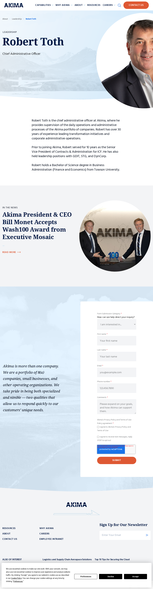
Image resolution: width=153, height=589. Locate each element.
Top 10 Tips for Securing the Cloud (112, 560)
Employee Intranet (51, 539)
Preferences (85, 577)
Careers (44, 534)
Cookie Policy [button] (16, 578)
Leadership (17, 19)
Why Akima (46, 528)
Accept (135, 577)
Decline (111, 577)
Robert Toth (31, 19)
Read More (9, 252)
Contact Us (136, 5)
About (5, 19)
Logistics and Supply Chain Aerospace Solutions (67, 560)
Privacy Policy (110, 420)
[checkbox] (116, 428)
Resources (93, 5)
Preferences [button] (18, 581)
